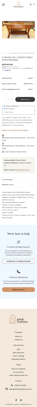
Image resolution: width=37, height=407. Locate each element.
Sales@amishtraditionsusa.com (20, 389)
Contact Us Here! (23, 170)
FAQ (18, 349)
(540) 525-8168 (20, 385)
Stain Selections (18, 352)
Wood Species (7, 78)
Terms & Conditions (18, 369)
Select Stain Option (9, 83)
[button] (34, 4)
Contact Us (18, 339)
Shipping (4, 66)
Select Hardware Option (11, 89)
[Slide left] (3, 30)
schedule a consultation (18, 261)
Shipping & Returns (18, 359)
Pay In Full (9, 112)
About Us (18, 336)
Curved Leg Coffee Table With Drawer (22, 53)
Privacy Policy (18, 372)
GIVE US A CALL (18, 289)
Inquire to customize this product (15, 130)
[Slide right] (34, 30)
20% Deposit (10, 109)
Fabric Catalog (18, 356)
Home (4, 53)
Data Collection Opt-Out (18, 375)
